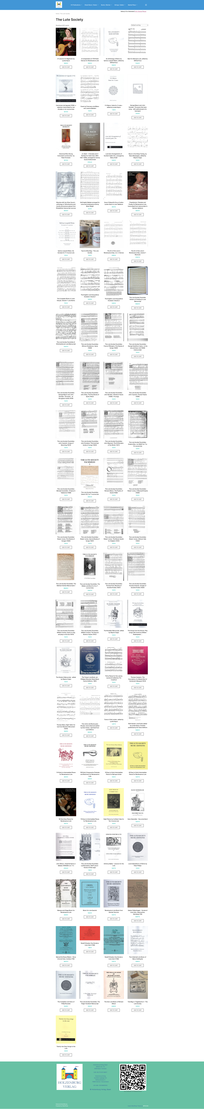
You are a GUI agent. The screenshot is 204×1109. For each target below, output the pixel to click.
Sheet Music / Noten (91, 5)
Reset (144, 11)
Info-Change (138, 11)
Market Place (132, 5)
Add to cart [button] (66, 67)
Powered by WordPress (62, 1106)
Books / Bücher (105, 5)
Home (57, 13)
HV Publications (75, 5)
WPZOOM (145, 1106)
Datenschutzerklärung (61, 1104)
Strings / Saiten (119, 5)
